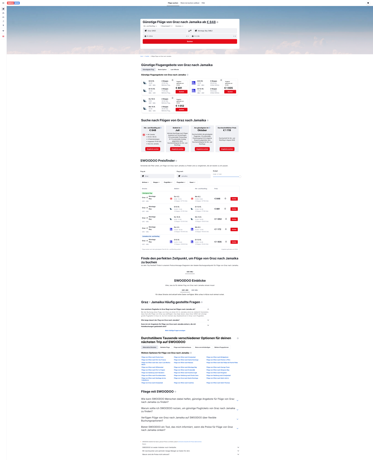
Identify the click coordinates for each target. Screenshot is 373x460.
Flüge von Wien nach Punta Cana (152, 357)
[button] (3, 3)
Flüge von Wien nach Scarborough (185, 372)
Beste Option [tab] (162, 69)
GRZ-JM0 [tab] (185, 290)
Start (141, 56)
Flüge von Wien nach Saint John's (218, 378)
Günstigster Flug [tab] (148, 69)
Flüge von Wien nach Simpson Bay (218, 370)
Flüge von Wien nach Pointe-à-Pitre (218, 360)
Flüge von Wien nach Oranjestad (185, 357)
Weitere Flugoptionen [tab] (221, 347)
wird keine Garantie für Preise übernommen (190, 441)
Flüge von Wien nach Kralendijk (184, 370)
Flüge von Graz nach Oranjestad (152, 383)
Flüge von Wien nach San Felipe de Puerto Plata (222, 362)
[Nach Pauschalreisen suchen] (3, 21)
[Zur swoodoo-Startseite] (13, 3)
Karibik (147, 56)
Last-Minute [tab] (175, 69)
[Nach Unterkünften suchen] (3, 13)
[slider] (240, 177)
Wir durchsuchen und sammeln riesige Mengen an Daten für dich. (166, 451)
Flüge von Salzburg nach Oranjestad (219, 375)
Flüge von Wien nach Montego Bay (185, 367)
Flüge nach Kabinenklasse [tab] (182, 347)
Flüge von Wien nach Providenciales (154, 375)
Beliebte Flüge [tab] (165, 347)
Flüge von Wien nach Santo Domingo (186, 360)
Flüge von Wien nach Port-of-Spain (153, 370)
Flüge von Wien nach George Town (218, 367)
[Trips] (3, 31)
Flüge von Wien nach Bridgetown (217, 357)
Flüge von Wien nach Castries (184, 383)
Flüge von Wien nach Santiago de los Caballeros (154, 379)
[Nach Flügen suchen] (3, 9)
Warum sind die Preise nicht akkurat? (155, 454)
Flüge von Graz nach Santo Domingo (186, 378)
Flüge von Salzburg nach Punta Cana (186, 375)
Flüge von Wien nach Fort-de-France (154, 360)
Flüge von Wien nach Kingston (217, 372)
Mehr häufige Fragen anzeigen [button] (175, 330)
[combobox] (150, 26)
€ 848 (211, 22)
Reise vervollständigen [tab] (202, 347)
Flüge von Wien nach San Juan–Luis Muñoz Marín (156, 363)
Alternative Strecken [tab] (149, 347)
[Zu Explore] (3, 25)
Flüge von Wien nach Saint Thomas (218, 383)
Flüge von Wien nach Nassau (183, 362)
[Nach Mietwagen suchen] (3, 17)
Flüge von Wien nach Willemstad (152, 367)
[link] (152, 149)
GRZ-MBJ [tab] (190, 272)
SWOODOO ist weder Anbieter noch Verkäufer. (159, 447)
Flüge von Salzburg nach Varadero (153, 372)
